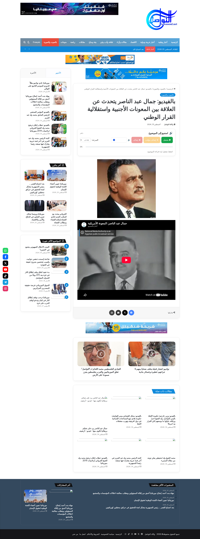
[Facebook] (5, 257)
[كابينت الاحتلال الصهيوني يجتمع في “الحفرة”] (59, 251)
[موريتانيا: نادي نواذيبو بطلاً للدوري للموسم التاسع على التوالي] (59, 87)
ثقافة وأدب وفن (106, 42)
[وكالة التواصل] (162, 19)
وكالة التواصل (168, 124)
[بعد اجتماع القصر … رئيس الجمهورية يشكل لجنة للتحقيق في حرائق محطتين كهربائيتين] (34, 175)
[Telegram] (5, 282)
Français (36, 42)
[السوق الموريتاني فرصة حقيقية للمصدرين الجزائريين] (59, 289)
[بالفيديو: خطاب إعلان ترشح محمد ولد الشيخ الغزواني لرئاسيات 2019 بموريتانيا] (92, 446)
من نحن (75, 534)
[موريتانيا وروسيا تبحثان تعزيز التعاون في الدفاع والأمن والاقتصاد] (34, 205)
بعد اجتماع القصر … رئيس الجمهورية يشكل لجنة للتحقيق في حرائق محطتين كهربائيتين (111, 49)
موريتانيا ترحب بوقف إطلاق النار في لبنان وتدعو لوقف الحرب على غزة (39, 300)
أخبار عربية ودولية (147, 42)
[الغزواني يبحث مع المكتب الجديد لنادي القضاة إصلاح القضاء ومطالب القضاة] (57, 205)
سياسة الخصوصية (107, 534)
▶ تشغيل (167, 140)
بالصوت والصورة (50, 42)
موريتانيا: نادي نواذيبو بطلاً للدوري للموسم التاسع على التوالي (39, 86)
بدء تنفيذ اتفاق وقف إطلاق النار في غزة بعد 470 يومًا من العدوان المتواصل (37, 275)
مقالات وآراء (122, 42)
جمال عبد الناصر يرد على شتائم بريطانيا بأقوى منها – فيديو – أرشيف (93, 429)
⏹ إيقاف (137, 140)
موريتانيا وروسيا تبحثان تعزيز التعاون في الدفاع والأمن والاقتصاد (35, 217)
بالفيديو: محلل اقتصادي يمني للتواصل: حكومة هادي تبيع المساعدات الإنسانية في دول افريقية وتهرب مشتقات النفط (126, 420)
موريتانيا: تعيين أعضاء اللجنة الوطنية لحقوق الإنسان (58, 187)
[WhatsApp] (5, 250)
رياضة (72, 42)
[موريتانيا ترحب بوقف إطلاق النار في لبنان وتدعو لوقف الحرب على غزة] (59, 301)
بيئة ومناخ (92, 42)
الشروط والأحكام (93, 534)
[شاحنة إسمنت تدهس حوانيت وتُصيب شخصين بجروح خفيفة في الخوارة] (59, 263)
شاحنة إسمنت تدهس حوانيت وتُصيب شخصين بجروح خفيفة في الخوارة (38, 262)
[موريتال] (100, 59)
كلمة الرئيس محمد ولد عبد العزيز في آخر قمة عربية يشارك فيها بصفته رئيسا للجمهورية (126, 460)
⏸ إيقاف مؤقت (152, 140)
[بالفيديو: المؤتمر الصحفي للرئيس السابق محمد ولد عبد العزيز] (59, 116)
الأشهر (58, 72)
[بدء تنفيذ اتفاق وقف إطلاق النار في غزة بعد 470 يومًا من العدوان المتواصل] (59, 276)
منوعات (64, 42)
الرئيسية (174, 42)
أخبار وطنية (162, 42)
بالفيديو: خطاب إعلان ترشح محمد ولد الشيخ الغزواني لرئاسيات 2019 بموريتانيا (92, 460)
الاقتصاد (133, 42)
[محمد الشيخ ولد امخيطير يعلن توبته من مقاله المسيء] (160, 446)
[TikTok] (5, 276)
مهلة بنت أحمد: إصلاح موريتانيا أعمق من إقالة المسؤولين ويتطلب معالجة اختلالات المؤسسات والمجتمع (62, 511)
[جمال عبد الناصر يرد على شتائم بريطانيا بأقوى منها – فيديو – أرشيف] (92, 411)
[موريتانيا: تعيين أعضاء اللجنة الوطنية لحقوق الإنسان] (57, 175)
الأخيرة (33, 72)
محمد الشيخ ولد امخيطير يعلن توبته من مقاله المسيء (161, 459)
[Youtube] (5, 269)
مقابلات (82, 42)
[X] (5, 263)
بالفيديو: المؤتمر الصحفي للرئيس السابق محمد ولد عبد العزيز (38, 115)
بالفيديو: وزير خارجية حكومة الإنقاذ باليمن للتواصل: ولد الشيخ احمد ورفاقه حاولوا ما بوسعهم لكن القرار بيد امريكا (161, 420)
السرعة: (95, 140)
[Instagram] (5, 288)
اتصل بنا (82, 534)
